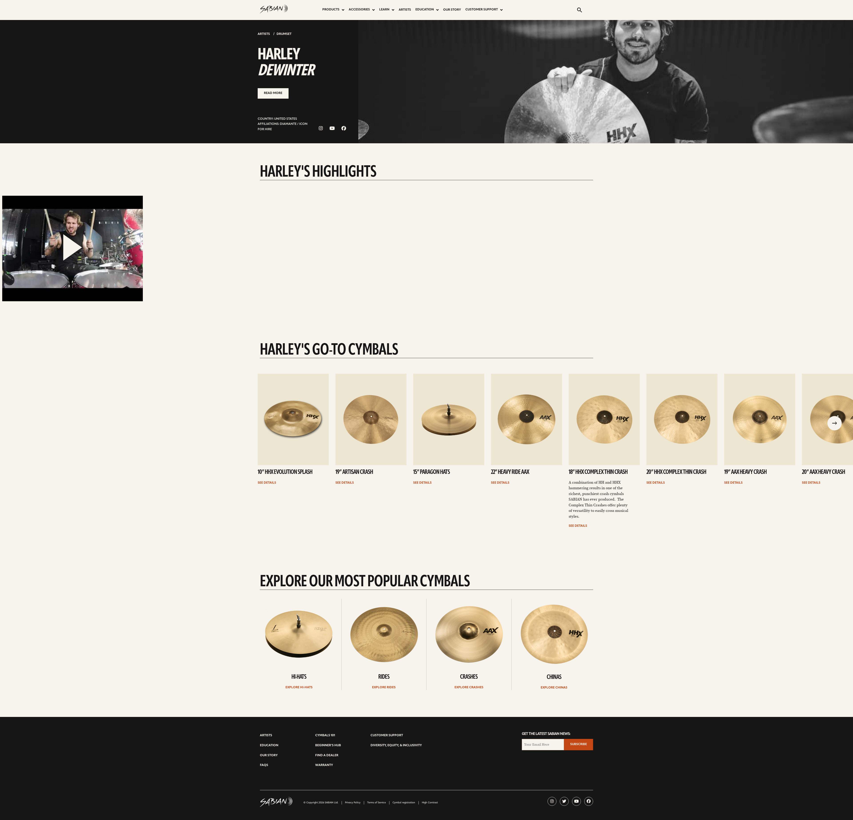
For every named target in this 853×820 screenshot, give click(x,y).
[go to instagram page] (321, 128)
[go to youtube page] (332, 128)
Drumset (284, 34)
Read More (273, 93)
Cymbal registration (404, 803)
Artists (405, 10)
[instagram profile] (552, 801)
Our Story (452, 10)
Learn (384, 9)
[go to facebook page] (343, 128)
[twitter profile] (564, 801)
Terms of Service (376, 803)
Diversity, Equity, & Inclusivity (396, 745)
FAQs (264, 765)
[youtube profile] (576, 801)
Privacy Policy (353, 803)
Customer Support (481, 9)
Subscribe (578, 744)
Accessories (359, 9)
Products (330, 9)
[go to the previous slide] (834, 423)
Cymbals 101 (325, 735)
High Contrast (430, 803)
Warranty (324, 765)
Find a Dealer (326, 755)
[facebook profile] (588, 801)
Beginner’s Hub (328, 745)
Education (424, 9)
